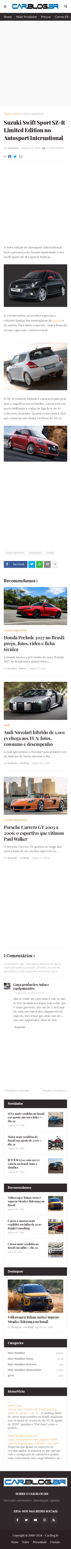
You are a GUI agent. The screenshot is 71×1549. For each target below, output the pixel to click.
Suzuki (50, 552)
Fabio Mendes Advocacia (23, 1435)
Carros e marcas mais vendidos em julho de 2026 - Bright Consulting (25, 1224)
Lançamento (35, 552)
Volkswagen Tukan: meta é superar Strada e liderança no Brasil (26, 1201)
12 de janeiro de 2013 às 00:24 (29, 993)
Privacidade (40, 1542)
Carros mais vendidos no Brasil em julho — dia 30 (23, 1246)
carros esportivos (32, 114)
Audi (7, 725)
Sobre (25, 1542)
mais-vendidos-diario (35, 1358)
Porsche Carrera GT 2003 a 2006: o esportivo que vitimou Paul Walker (34, 833)
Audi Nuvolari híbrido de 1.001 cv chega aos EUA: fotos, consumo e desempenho (34, 738)
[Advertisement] (35, 63)
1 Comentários (54, 148)
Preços (46, 17)
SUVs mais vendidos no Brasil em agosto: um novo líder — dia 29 (26, 1117)
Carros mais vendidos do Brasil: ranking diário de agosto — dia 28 (32, 1411)
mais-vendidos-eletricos (35, 1364)
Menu (5, 6)
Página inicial (12, 114)
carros (57, 320)
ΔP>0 (35, 1375)
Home (8, 17)
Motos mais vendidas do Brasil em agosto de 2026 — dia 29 (25, 1140)
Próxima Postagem (54, 1090)
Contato (55, 1542)
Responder (20, 1027)
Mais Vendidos (26, 17)
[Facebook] (9, 156)
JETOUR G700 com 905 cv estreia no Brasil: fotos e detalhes (24, 1163)
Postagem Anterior (17, 1090)
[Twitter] (15, 156)
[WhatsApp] (39, 564)
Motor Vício (15, 1405)
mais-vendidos (35, 1353)
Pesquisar (66, 6)
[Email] (20, 156)
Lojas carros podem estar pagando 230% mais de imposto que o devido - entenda (32, 1441)
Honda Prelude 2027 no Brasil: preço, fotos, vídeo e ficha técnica (34, 643)
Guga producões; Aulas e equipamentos (31, 986)
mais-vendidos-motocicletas (35, 1370)
